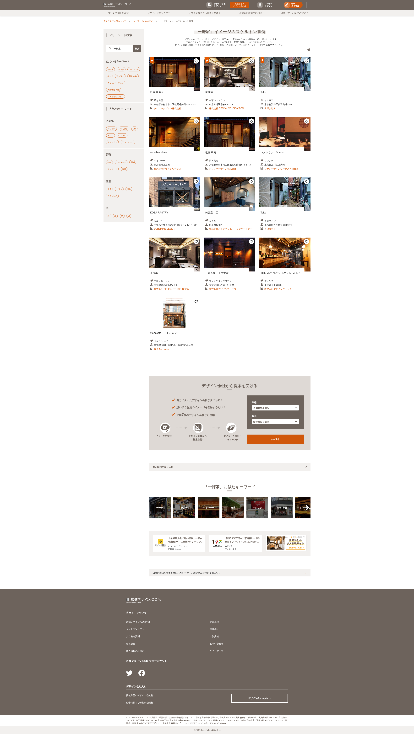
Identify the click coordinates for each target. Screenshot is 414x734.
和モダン (124, 128)
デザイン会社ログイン (259, 698)
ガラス (119, 189)
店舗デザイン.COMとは (138, 621)
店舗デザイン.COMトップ (115, 21)
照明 (133, 162)
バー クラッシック (116, 96)
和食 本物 (133, 76)
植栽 (109, 76)
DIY (134, 128)
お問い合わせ (216, 643)
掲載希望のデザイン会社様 (239, 4)
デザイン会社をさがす (158, 12)
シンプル (122, 135)
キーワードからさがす (143, 21)
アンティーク (128, 142)
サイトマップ (216, 650)
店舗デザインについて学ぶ (294, 12)
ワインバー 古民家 (116, 82)
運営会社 (214, 629)
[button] (307, 507)
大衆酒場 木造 (114, 89)
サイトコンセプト (135, 629)
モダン (110, 135)
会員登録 (130, 643)
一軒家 (110, 69)
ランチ (121, 69)
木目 (109, 189)
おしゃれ (111, 128)
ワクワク (120, 76)
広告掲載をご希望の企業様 (139, 702)
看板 (124, 169)
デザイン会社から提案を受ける (205, 12)
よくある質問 (133, 636)
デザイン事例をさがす (117, 12)
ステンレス (112, 195)
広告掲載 (214, 636)
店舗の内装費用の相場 (250, 12)
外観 (109, 162)
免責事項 (214, 621)
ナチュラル (112, 142)
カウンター (121, 162)
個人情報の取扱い (135, 650)
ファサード (112, 169)
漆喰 (129, 189)
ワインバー (134, 69)
